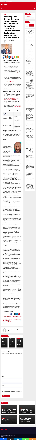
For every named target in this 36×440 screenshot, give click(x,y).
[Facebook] (3, 57)
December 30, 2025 (6, 412)
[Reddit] (7, 57)
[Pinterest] (11, 57)
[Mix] (14, 57)
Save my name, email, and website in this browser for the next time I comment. (12, 392)
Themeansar (2, 436)
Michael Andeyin (11, 40)
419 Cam (4, 4)
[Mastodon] (12, 57)
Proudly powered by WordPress (5, 435)
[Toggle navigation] (34, 8)
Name (3, 376)
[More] (18, 57)
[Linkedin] (9, 57)
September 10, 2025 (23, 421)
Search (27, 21)
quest (5, 14)
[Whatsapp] (16, 57)
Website (3, 385)
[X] (5, 57)
